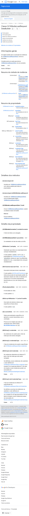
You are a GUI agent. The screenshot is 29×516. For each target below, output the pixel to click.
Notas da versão (5, 440)
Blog (2, 447)
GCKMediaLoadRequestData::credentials (16, 346)
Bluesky (3, 449)
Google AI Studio (5, 472)
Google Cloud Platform (6, 498)
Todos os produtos (5, 503)
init (19, 75)
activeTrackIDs (19, 130)
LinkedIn (3, 454)
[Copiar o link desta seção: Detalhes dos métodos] (21, 175)
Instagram (3, 451)
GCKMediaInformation (8, 106)
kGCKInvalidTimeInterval (19, 273)
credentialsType (19, 148)
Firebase (3, 470)
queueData (18, 110)
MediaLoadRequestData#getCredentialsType (15, 400)
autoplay (17, 116)
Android (3, 465)
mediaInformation (19, 106)
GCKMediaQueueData (8, 110)
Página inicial (5, 6)
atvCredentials (19, 156)
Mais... (26, 81)
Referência (20, 23)
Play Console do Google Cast (7, 436)
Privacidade (14, 509)
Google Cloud (4, 477)
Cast (15, 2)
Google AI (3, 500)
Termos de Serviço (5, 438)
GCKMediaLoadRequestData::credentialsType (15, 392)
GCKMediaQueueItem (17, 256)
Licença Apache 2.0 (18, 410)
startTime (17, 121)
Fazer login (24, 1)
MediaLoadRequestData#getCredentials (14, 371)
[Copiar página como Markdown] (17, 29)
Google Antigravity (5, 474)
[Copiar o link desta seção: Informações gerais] (18, 51)
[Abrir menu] (2, 2)
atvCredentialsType (20, 163)
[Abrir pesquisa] (19, 2)
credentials (18, 143)
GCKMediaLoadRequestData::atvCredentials (15, 386)
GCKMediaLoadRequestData (10, 56)
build (20, 93)
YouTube (3, 459)
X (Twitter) (3, 456)
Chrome (3, 467)
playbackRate (18, 126)
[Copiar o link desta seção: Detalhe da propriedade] (22, 224)
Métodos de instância (6, 45)
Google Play (4, 479)
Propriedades (17, 45)
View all (3, 481)
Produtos (11, 23)
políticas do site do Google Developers (19, 412)
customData (18, 136)
